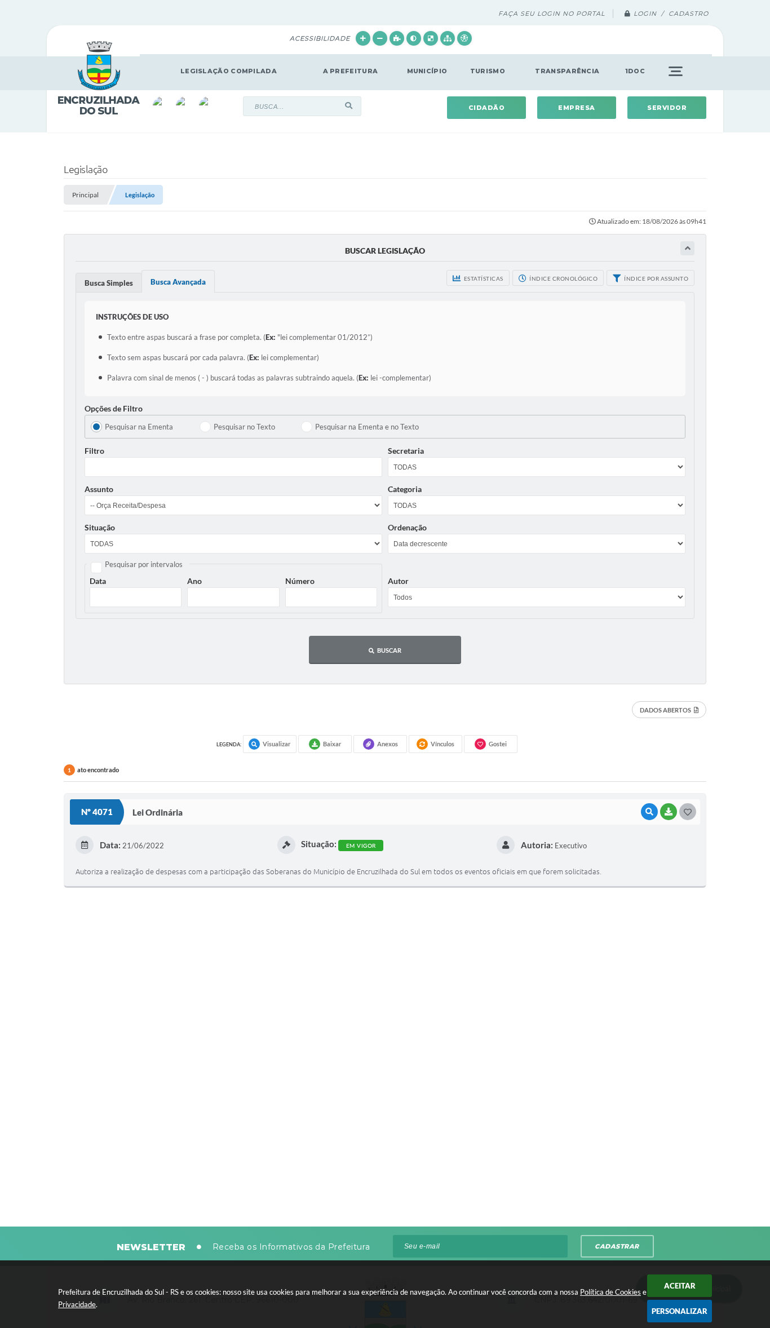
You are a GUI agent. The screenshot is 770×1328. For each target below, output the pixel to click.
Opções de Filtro (114, 408)
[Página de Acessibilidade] (464, 38)
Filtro (94, 450)
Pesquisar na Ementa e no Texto (367, 426)
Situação (100, 527)
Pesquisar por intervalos (144, 564)
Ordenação (407, 527)
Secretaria (406, 450)
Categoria (405, 489)
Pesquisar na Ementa (139, 426)
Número (300, 581)
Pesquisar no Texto (244, 426)
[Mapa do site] (447, 38)
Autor (398, 581)
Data (98, 581)
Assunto (99, 489)
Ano (194, 581)
